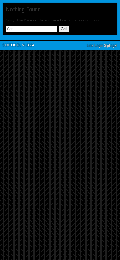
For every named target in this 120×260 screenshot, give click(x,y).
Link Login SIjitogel (102, 45)
